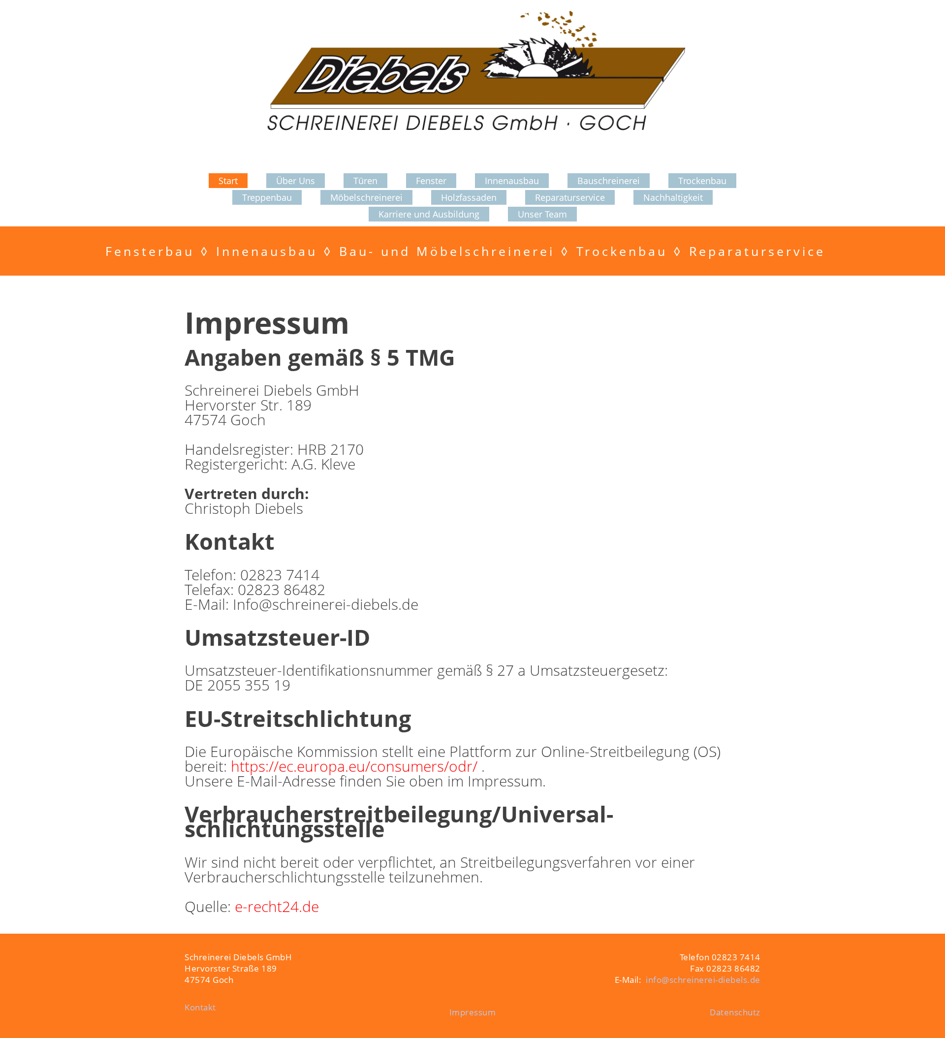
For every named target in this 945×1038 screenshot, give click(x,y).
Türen (365, 181)
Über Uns (295, 181)
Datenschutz (735, 1012)
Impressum (472, 1012)
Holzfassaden (469, 197)
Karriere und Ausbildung (428, 214)
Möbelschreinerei (366, 197)
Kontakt (200, 1007)
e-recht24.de (277, 906)
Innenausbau (512, 181)
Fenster (431, 181)
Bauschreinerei (608, 181)
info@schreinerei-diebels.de (703, 979)
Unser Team (542, 214)
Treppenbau (267, 197)
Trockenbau (702, 181)
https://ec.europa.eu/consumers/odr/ (356, 766)
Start (228, 181)
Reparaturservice (570, 197)
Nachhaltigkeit (673, 197)
